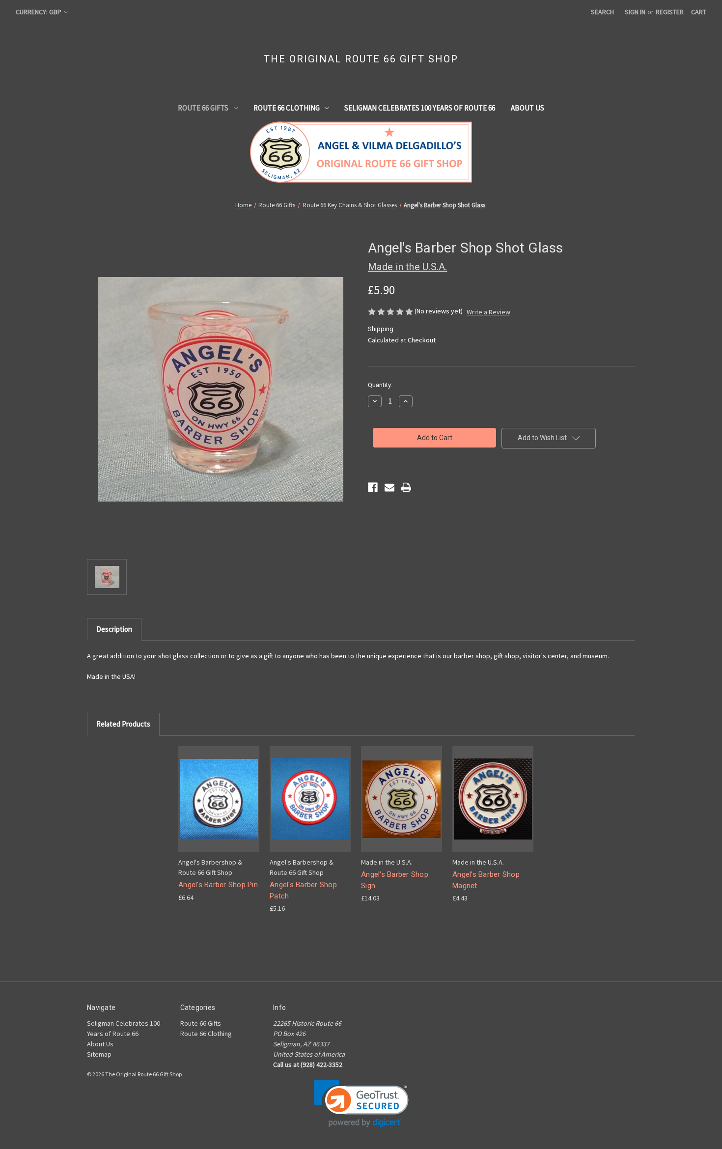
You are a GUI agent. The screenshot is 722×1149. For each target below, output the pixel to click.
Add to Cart (219, 807)
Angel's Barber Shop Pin (218, 884)
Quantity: (380, 385)
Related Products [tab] (123, 724)
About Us (527, 107)
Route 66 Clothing (286, 107)
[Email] (389, 487)
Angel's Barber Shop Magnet (486, 880)
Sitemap (99, 1054)
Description (114, 629)
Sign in (635, 11)
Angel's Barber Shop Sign (394, 880)
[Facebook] (373, 487)
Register (670, 11)
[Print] (406, 487)
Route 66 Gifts (203, 107)
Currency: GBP (39, 11)
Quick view (218, 790)
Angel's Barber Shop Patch (303, 890)
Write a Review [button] (488, 312)
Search (602, 11)
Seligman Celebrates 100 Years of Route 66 (419, 107)
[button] (361, 1103)
